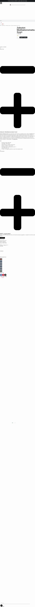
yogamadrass (15, 139)
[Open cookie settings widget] (1, 606)
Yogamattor (3, 25)
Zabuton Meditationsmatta (4, 133)
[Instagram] (5, 275)
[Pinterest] (3, 275)
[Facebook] (1, 275)
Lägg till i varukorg (23, 37)
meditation (31, 133)
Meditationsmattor (8, 25)
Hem (0, 25)
